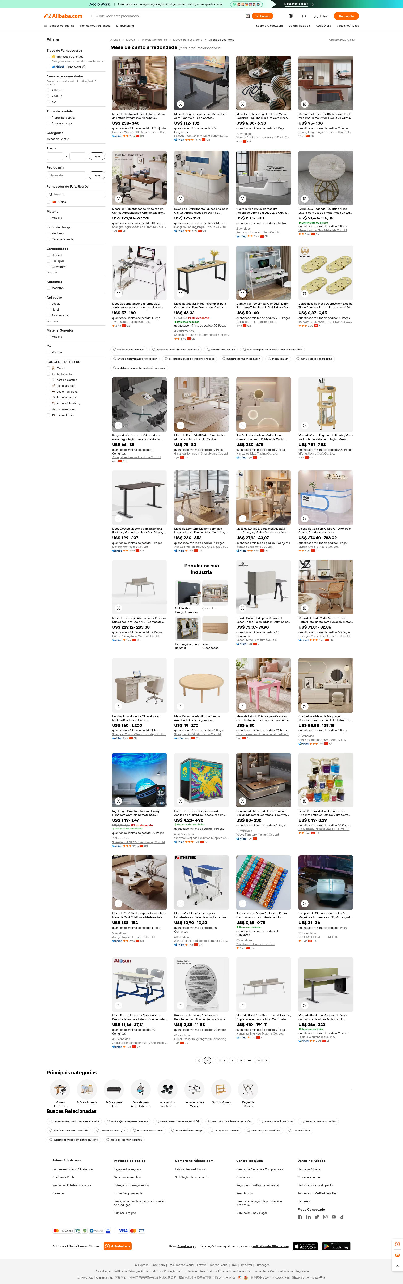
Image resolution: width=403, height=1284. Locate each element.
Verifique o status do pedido (316, 1185)
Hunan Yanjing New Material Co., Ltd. (135, 636)
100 (258, 1060)
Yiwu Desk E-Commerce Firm (255, 944)
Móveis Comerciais (154, 39)
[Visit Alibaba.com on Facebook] (300, 1216)
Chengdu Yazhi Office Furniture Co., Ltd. (324, 636)
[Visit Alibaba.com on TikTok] (342, 1216)
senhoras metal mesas (130, 349)
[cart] (304, 16)
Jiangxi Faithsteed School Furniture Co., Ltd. (201, 940)
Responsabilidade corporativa (71, 1185)
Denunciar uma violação (252, 1213)
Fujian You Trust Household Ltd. (256, 321)
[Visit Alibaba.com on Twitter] (316, 1216)
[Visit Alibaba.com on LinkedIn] (308, 1216)
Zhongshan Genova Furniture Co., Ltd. (136, 457)
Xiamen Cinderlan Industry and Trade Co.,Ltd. (263, 137)
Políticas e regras (125, 1213)
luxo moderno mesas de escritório (180, 1121)
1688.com (158, 1265)
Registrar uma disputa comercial (257, 1185)
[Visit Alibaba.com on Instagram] (325, 1216)
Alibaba (115, 39)
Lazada (201, 1265)
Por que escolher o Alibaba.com (73, 1169)
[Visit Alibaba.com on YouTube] (333, 1216)
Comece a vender (309, 1177)
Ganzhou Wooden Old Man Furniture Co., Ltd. (139, 132)
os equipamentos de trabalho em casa (191, 358)
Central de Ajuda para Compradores (259, 1169)
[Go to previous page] (199, 1060)
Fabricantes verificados (190, 1169)
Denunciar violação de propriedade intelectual (259, 1203)
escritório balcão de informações (232, 1121)
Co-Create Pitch (63, 1177)
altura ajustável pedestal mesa (129, 1121)
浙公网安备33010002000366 (270, 1277)
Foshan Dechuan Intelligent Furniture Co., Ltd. (201, 135)
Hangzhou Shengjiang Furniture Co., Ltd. (200, 227)
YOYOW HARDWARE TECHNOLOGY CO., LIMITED (325, 321)
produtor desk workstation (320, 1121)
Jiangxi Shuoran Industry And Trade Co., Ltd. (201, 546)
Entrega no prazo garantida (131, 1185)
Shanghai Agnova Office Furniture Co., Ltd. (139, 227)
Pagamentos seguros (127, 1169)
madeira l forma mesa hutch (243, 358)
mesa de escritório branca (126, 1139)
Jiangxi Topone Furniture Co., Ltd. (133, 937)
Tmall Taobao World (181, 1265)
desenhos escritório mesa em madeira (76, 1121)
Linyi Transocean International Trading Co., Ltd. (263, 734)
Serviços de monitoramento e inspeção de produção (139, 1203)
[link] (397, 1244)
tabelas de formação (113, 1130)
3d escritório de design (189, 1130)
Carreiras (58, 1193)
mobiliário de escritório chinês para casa (141, 368)
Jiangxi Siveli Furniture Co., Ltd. (318, 546)
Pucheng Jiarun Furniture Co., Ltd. (258, 232)
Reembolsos (244, 1193)
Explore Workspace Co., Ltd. (130, 546)
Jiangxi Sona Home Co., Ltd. (254, 546)
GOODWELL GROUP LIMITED (317, 937)
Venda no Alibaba (309, 1169)
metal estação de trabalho (316, 358)
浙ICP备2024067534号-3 (308, 1277)
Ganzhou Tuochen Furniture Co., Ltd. (322, 739)
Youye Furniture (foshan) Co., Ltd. (257, 834)
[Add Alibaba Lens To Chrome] (118, 1246)
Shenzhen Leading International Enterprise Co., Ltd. (201, 334)
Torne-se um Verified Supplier (317, 1193)
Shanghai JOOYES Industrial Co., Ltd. (197, 734)
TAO (234, 1265)
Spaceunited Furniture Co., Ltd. (256, 639)
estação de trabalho (227, 1130)
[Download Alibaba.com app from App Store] (305, 1246)
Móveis (131, 39)
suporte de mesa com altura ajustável (76, 1139)
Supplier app (187, 1246)
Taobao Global (219, 1265)
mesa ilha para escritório (265, 1130)
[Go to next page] (266, 1060)
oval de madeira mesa (150, 1130)
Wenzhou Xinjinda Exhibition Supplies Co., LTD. (201, 838)
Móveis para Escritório (187, 39)
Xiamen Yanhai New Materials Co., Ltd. (322, 230)
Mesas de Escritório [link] (221, 39)
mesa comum (280, 358)
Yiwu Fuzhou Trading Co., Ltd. (131, 321)
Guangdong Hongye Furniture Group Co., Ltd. (325, 132)
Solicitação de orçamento (191, 1177)
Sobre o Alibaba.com (66, 1160)
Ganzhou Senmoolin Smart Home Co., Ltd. (201, 453)
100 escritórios (301, 1130)
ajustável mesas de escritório (71, 1130)
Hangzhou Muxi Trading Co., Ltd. (257, 453)
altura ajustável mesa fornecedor (137, 358)
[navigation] (76, 550)
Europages (262, 1265)
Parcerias (304, 1201)
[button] (247, 15)
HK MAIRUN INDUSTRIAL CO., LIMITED (323, 829)
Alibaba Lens (75, 1246)
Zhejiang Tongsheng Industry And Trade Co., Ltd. (139, 1042)
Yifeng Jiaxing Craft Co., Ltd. (316, 453)
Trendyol (246, 1265)
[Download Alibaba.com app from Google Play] (336, 1246)
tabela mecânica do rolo (278, 1121)
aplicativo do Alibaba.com (271, 1246)
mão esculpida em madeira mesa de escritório (274, 349)
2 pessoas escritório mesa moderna (177, 349)
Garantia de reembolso (128, 1177)
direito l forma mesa (223, 349)
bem (97, 156)
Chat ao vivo (244, 1177)
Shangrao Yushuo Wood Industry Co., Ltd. (139, 734)
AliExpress (141, 1265)
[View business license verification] (239, 1278)
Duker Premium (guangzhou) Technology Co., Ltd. (201, 1039)
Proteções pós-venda (128, 1193)
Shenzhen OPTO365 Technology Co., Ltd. (138, 842)
